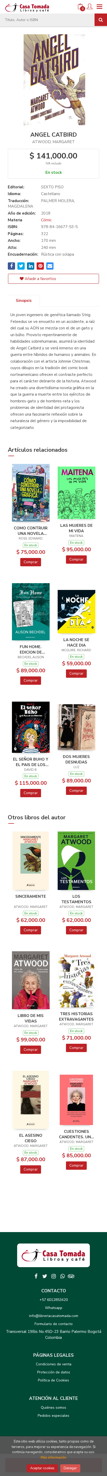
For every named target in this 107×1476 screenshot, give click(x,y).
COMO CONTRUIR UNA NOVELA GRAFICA (31, 531)
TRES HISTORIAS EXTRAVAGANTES (76, 1016)
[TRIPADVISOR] (71, 1276)
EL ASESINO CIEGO (30, 1138)
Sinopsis (24, 300)
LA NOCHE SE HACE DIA (76, 642)
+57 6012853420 (53, 1299)
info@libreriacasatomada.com (53, 1315)
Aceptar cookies (42, 1468)
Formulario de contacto (54, 1323)
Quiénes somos (53, 1407)
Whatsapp (53, 1307)
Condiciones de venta (53, 1364)
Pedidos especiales (53, 1415)
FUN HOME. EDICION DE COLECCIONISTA (30, 649)
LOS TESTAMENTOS (76, 899)
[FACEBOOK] (36, 1276)
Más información (53, 1457)
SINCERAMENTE (30, 896)
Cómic (46, 220)
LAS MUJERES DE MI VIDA (76, 528)
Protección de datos (53, 1372)
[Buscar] (101, 20)
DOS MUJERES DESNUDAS (76, 759)
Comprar (31, 562)
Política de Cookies (53, 1380)
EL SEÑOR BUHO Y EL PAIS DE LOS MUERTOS (30, 762)
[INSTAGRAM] (53, 1276)
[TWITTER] (45, 1276)
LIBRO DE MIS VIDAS (31, 1018)
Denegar (70, 1468)
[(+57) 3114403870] (62, 1276)
